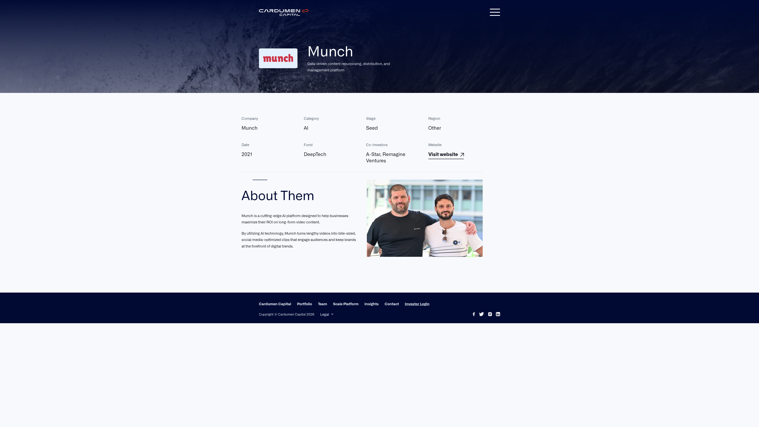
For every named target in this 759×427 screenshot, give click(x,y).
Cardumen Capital (275, 303)
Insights (371, 303)
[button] (495, 12)
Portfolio (304, 303)
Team (322, 303)
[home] (283, 12)
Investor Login (417, 303)
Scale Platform (346, 303)
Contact (392, 303)
